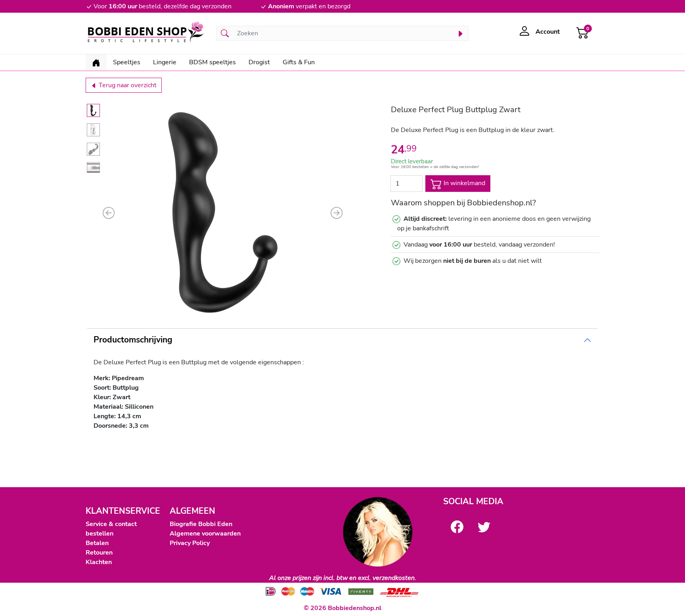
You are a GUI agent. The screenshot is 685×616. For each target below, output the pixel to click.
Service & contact (111, 524)
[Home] (96, 62)
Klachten (99, 562)
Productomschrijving (133, 339)
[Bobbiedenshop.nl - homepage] (146, 33)
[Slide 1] (93, 110)
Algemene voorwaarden (205, 533)
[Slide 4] (93, 167)
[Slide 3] (93, 149)
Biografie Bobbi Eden (201, 524)
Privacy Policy (190, 543)
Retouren (99, 552)
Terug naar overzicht (127, 85)
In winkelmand (463, 183)
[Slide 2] (93, 129)
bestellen (99, 533)
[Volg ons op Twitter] (484, 527)
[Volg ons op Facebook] (457, 527)
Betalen (97, 543)
